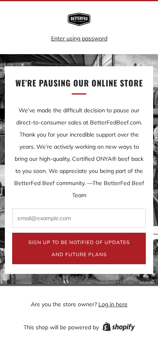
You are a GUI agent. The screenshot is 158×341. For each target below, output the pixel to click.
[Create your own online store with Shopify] (118, 328)
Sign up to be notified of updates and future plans (79, 248)
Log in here (113, 304)
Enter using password (79, 38)
